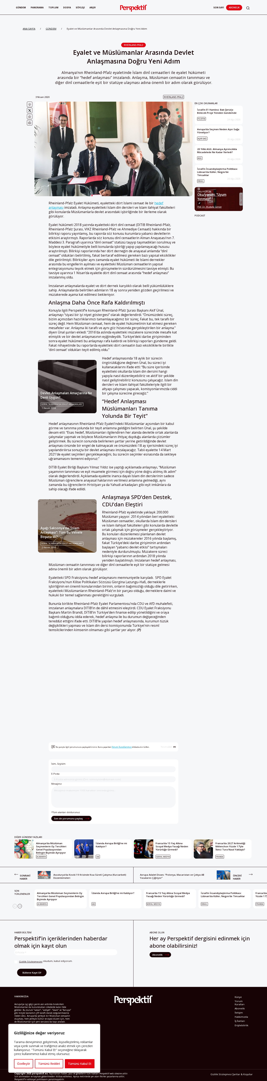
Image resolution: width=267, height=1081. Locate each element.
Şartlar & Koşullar (242, 1074)
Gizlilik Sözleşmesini (30, 961)
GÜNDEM (51, 28)
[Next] (20, 906)
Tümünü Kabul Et (79, 1064)
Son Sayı (218, 7)
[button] (248, 8)
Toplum (53, 7)
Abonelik (234, 7)
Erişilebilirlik (241, 1025)
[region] (54, 1048)
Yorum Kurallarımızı (122, 746)
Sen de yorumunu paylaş (68, 818)
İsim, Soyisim (58, 763)
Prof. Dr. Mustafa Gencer (209, 206)
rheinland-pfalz (173, 97)
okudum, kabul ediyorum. (46, 961)
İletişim (239, 1012)
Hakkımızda (241, 1016)
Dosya (67, 7)
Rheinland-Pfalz (133, 45)
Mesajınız (56, 783)
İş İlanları (240, 1020)
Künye (238, 997)
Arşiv (92, 7)
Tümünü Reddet (49, 1064)
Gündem (21, 7)
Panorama (37, 7)
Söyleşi (80, 7)
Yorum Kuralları (239, 1003)
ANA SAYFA (29, 28)
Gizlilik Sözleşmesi (221, 1074)
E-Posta (55, 773)
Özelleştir (23, 1064)
